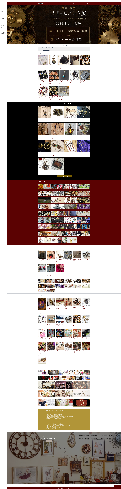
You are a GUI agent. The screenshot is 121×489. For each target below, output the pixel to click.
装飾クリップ (84, 350)
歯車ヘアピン (66, 350)
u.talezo (44, 203)
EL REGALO (70, 236)
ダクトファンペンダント (50, 306)
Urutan (57, 203)
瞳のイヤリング (58, 350)
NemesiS (83, 196)
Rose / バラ (43, 380)
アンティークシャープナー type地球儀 (42, 364)
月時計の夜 (40, 153)
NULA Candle (57, 236)
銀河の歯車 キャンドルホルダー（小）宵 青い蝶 (42, 311)
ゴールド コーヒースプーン (85, 324)
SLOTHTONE (83, 216)
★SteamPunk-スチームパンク (81, 389)
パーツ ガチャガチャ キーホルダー (77, 338)
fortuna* (44, 196)
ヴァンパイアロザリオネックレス (50, 338)
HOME (2, 6)
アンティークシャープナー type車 (76, 307)
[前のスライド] (62, 45)
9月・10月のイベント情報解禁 (44, 49)
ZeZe (70, 223)
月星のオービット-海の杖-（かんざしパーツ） (53, 97)
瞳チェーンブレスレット (42, 323)
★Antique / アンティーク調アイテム (46, 389)
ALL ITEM (2, 9)
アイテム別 (2, 16)
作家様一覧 (2, 13)
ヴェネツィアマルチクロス (68, 338)
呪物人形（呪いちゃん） (76, 323)
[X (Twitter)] (118, 486)
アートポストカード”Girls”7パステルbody (42, 338)
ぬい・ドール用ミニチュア (46, 406)
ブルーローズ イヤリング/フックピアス (85, 338)
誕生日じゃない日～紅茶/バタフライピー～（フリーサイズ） (42, 351)
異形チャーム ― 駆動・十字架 (77, 260)
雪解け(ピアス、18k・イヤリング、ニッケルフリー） (63, 97)
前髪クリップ (66, 306)
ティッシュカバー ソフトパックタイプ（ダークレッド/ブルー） (59, 324)
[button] (46, 3)
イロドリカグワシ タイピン (59, 338)
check (87, 39)
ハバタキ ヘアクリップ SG (42, 96)
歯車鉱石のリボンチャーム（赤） (42, 273)
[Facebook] (115, 486)
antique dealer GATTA (70, 216)
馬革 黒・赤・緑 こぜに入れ (77, 351)
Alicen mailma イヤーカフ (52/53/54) (53, 81)
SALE (2, 11)
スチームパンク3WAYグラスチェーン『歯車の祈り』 (83, 153)
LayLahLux (57, 223)
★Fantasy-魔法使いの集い (64, 389)
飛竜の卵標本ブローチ (59, 306)
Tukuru (44, 236)
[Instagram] (117, 486)
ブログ (2, 27)
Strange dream (44, 223)
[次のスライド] (66, 45)
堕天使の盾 (71, 80)
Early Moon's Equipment (70, 196)
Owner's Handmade (83, 236)
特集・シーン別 (3, 20)
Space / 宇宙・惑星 (74, 380)
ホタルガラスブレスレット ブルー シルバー (50, 324)
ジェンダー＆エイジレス (64, 406)
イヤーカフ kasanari (83, 80)
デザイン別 (2, 18)
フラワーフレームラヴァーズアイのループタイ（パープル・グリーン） (43, 81)
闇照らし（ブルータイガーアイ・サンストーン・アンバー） (70, 153)
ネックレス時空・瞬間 (68, 259)
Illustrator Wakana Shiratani (44, 243)
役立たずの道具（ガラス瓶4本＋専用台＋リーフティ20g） (42, 260)
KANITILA (83, 203)
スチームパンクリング (85, 259)
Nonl (57, 216)
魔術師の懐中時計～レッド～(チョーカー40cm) (50, 273)
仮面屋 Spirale (44, 216)
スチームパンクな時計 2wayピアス (59, 260)
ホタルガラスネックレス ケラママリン (63, 81)
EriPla (57, 196)
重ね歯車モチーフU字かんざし (59, 273)
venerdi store (62, 488)
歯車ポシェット (49, 259)
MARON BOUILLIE (57, 243)
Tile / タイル (85, 380)
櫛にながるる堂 (83, 223)
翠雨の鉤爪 (53, 153)
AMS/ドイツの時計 (70, 243)
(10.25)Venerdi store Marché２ (3, 33)
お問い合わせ (3, 25)
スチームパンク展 (45, 48)
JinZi (70, 203)
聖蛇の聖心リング (49, 350)
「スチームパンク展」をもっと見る (64, 176)
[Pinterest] (120, 486)
